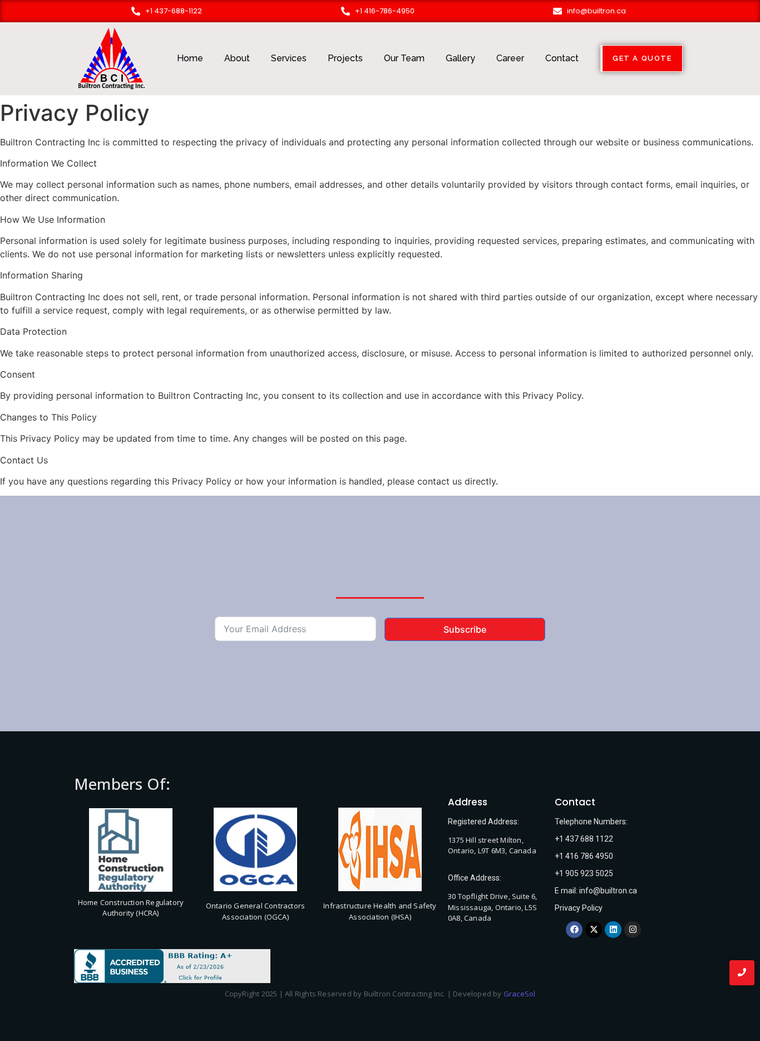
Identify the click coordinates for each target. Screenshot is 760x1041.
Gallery (460, 58)
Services (289, 58)
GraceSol (520, 994)
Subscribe (464, 629)
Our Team (404, 58)
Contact (562, 58)
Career (510, 58)
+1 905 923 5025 (584, 873)
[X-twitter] (593, 929)
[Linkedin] (613, 929)
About (237, 58)
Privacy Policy (579, 907)
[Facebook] (574, 929)
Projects (345, 58)
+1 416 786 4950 (584, 856)
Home (190, 58)
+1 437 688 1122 (584, 838)
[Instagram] (632, 929)
